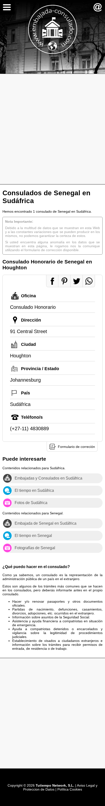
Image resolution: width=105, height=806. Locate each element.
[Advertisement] (52, 129)
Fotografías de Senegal (35, 548)
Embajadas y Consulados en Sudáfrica (48, 478)
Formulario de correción (76, 447)
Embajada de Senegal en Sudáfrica (45, 523)
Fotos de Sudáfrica (31, 503)
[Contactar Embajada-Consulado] (98, 7)
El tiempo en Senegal (33, 535)
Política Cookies (69, 789)
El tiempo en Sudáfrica (34, 490)
